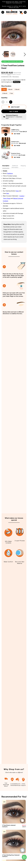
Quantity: (4, 97)
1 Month (10, 89)
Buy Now (17, 133)
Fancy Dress (6, 198)
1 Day (4, 89)
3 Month (17, 89)
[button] (2, 12)
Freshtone (10, 173)
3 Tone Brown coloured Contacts (8, 826)
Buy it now (14, 111)
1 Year (11, 93)
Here (17, 191)
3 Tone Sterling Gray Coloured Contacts (10, 855)
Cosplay (21, 196)
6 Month (4, 93)
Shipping (9, 74)
